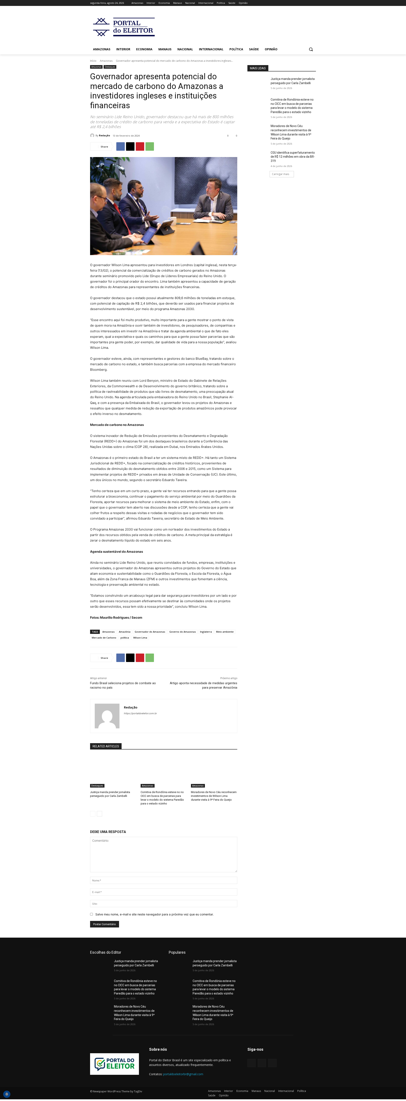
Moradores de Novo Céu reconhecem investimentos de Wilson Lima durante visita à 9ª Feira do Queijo (214, 796)
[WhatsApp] (149, 146)
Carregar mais (280, 174)
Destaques (110, 66)
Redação (104, 135)
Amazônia (124, 631)
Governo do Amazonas (182, 631)
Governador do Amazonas (150, 631)
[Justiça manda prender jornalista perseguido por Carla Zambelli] (113, 771)
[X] (301, 3)
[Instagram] (296, 3)
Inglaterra (206, 631)
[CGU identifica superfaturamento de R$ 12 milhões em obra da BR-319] (257, 158)
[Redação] (93, 135)
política (125, 637)
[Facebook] (290, 3)
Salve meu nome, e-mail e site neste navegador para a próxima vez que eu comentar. (154, 914)
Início (93, 61)
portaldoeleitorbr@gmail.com (183, 1074)
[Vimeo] (307, 3)
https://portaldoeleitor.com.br (140, 713)
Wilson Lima (140, 637)
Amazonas (106, 61)
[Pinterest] (140, 146)
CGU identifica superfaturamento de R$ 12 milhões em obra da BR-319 (293, 157)
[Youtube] (313, 3)
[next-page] (99, 814)
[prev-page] (92, 814)
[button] (311, 49)
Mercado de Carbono (104, 637)
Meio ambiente (225, 631)
